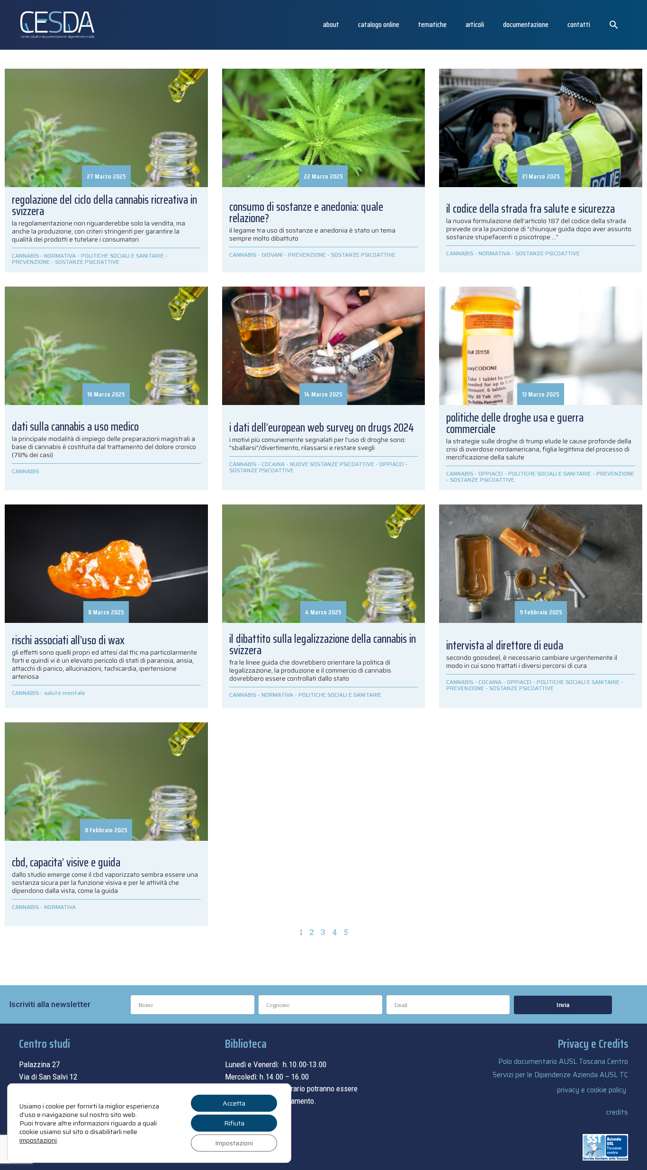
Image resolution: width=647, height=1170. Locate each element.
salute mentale (64, 692)
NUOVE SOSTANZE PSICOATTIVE (332, 463)
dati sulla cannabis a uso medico (75, 427)
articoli (475, 24)
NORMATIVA (60, 255)
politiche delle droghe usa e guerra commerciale (515, 423)
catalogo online (378, 24)
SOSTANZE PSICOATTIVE (87, 261)
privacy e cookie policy (591, 1090)
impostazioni (38, 1140)
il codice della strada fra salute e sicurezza (530, 209)
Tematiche (432, 24)
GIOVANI (272, 254)
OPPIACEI (391, 463)
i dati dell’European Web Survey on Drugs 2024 (321, 428)
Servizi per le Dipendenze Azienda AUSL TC (560, 1074)
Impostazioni (234, 1143)
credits (617, 1112)
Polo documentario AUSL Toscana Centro (563, 1061)
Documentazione (525, 24)
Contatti (578, 24)
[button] (614, 25)
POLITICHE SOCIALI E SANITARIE (122, 255)
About (331, 24)
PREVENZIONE (31, 261)
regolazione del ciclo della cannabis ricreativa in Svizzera (104, 205)
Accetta (234, 1103)
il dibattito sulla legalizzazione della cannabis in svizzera (322, 644)
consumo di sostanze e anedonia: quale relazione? (306, 212)
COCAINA (273, 463)
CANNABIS (25, 255)
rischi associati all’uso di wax (68, 640)
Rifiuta (234, 1123)
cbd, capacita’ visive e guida (66, 863)
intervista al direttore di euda (504, 646)
